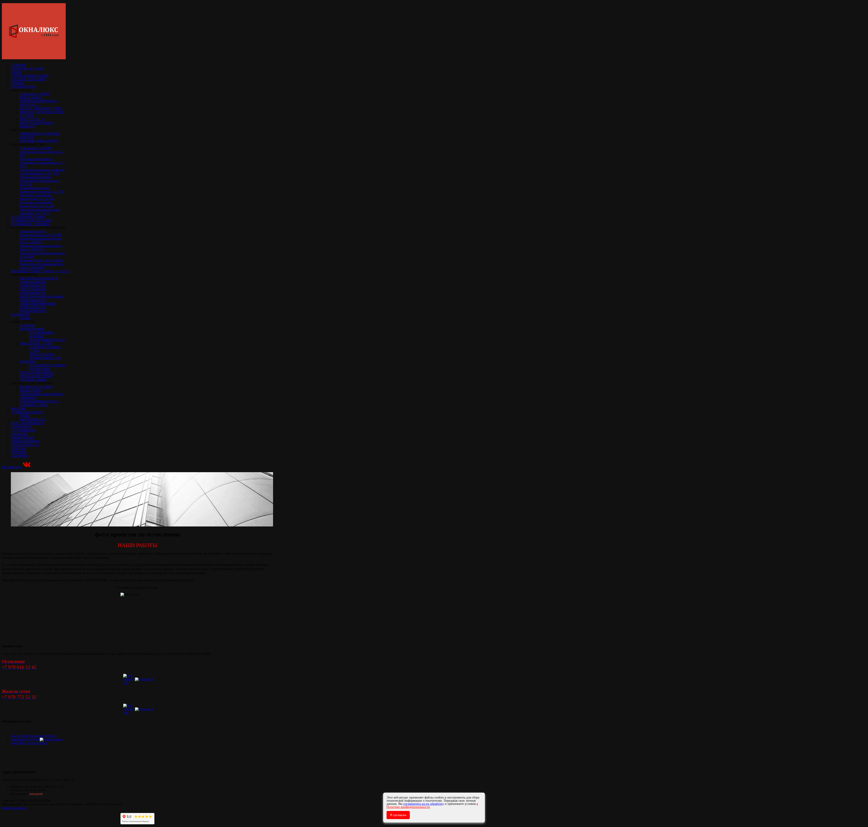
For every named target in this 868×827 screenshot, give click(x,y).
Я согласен (398, 815)
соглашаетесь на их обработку (423, 804)
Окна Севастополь (14, 808)
